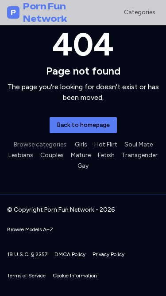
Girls (81, 144)
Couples (52, 155)
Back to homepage (83, 125)
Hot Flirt (105, 144)
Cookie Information (75, 275)
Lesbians (20, 155)
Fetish (106, 155)
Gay (83, 166)
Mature (81, 155)
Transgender (140, 155)
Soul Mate (138, 144)
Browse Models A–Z (30, 229)
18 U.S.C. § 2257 (27, 254)
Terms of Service (26, 275)
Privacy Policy (108, 254)
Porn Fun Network (39, 12)
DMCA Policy (69, 254)
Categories (139, 12)
